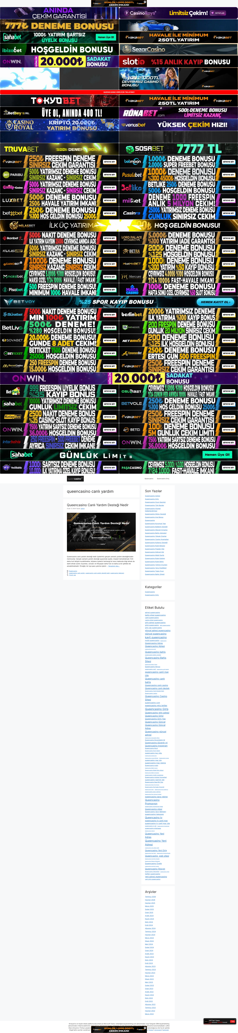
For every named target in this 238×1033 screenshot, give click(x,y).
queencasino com (152, 703)
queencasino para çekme (156, 796)
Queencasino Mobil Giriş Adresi (154, 770)
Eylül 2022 (149, 1001)
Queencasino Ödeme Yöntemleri (152, 861)
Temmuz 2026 (150, 897)
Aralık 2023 (149, 954)
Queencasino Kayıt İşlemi (152, 750)
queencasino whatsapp (153, 828)
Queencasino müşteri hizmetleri (156, 777)
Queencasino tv (153, 817)
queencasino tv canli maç (156, 820)
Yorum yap (72, 575)
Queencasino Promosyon (152, 801)
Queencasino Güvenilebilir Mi (155, 740)
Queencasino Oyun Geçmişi (155, 502)
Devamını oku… (114, 566)
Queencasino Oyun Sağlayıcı (161, 789)
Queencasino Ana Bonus (154, 517)
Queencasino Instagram (156, 745)
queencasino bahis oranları (153, 655)
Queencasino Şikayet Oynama (156, 530)
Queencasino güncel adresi (155, 733)
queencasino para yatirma (153, 792)
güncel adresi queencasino (158, 630)
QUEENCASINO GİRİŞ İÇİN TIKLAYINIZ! (119, 92)
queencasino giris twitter (156, 705)
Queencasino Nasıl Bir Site (154, 782)
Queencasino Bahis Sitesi (155, 659)
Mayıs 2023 (149, 976)
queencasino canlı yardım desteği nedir (98, 573)
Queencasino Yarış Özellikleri (156, 568)
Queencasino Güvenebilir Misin (152, 738)
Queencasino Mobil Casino (151, 768)
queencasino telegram (117, 573)
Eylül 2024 (149, 925)
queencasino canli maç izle (157, 674)
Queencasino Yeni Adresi (156, 842)
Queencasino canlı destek (157, 688)
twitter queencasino (152, 874)
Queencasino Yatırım (150, 830)
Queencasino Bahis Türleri (151, 664)
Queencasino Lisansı (164, 758)
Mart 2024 (149, 944)
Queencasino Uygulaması (163, 826)
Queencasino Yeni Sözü (150, 853)
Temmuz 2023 (150, 970)
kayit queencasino (156, 637)
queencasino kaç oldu (153, 753)
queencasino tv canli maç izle (157, 823)
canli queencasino (152, 618)
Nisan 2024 (149, 941)
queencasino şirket (164, 871)
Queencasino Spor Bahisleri (155, 812)
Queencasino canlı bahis (155, 680)
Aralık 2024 (149, 916)
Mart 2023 (149, 982)
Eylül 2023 (149, 963)
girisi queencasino (152, 625)
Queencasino (149, 478)
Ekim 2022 (149, 998)
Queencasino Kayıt (151, 748)
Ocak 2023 (149, 989)
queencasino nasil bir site (154, 780)
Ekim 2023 (149, 960)
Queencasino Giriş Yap (155, 719)
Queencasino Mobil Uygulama (152, 772)
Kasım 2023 (149, 957)
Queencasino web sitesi (157, 856)
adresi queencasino (152, 612)
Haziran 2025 (150, 903)
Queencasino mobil (151, 765)
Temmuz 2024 (150, 931)
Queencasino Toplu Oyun (154, 571)
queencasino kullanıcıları (151, 755)
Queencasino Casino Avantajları (157, 539)
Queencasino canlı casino (156, 685)
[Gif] (119, 225)
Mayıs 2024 (149, 938)
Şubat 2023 (149, 985)
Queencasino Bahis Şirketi (154, 574)
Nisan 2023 (149, 979)
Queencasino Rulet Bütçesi (155, 546)
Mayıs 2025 (149, 906)
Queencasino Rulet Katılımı (155, 558)
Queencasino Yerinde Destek (163, 853)
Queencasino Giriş (163, 478)
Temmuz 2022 (150, 1008)
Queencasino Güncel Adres (155, 727)
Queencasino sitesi (153, 809)
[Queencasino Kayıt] (75, 478)
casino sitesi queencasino (154, 620)
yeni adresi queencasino (156, 876)
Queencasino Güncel (155, 722)
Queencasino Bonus (152, 667)
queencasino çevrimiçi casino (152, 866)
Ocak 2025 (149, 912)
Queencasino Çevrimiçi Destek (152, 858)
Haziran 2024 (150, 935)
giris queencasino (165, 625)
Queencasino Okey (149, 789)
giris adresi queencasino (155, 622)
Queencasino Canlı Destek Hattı (154, 691)
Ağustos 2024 (150, 928)
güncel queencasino (156, 633)
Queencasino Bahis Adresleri (156, 533)
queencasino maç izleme (155, 763)
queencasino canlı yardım (77, 573)
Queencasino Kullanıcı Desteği (156, 543)
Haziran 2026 (150, 900)
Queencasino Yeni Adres (154, 835)
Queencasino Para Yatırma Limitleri (153, 794)
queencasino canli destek (163, 669)
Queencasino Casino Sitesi (156, 698)
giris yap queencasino (153, 628)
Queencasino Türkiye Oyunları (156, 565)
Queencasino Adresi (152, 496)
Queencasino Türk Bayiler (154, 505)
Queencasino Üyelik (153, 863)
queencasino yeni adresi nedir (152, 847)
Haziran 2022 (150, 1011)
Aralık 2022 (149, 992)
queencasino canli (150, 669)
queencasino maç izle (153, 760)
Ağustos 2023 (150, 966)
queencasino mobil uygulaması (154, 775)
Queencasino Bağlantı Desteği (156, 527)
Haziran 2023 (150, 973)
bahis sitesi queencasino (155, 615)
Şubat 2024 (149, 947)
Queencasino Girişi (154, 716)
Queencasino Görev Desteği (155, 514)
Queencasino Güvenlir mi (156, 743)
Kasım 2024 (149, 919)
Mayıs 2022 (149, 1014)
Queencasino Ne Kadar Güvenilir (154, 787)
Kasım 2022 (149, 995)
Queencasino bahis (155, 651)
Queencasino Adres (154, 643)
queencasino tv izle (150, 826)
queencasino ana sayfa (150, 649)
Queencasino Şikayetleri (152, 871)
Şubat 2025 (149, 909)
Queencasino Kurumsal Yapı (155, 524)
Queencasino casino (151, 693)
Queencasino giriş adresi (157, 712)
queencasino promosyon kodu (154, 806)
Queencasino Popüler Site (154, 549)
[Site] (59, 161)
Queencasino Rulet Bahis (154, 562)
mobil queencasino (152, 640)
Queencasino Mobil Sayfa (154, 555)
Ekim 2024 (149, 922)
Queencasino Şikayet (155, 869)
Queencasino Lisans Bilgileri (151, 758)
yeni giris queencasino (152, 879)
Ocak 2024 (149, 951)
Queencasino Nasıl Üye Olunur (152, 784)
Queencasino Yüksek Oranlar (156, 536)
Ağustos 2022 (150, 1004)
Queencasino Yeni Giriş (156, 850)
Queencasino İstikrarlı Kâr (154, 552)
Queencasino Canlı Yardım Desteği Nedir (97, 505)
